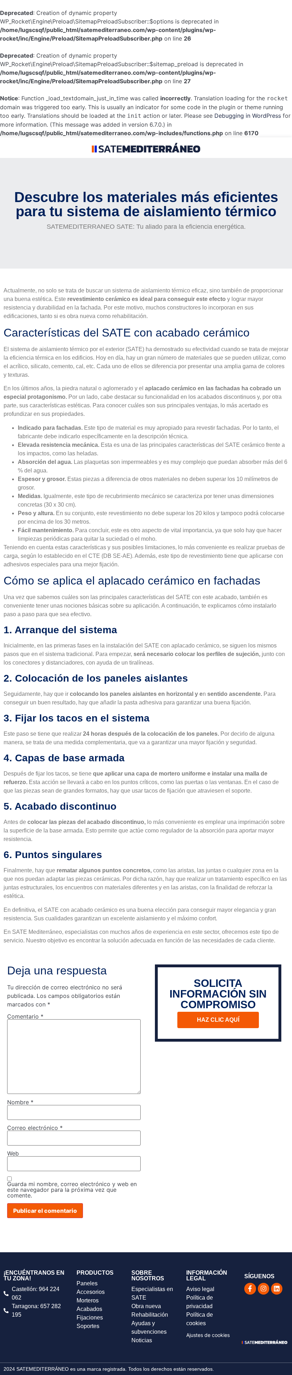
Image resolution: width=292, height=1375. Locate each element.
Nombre (20, 1102)
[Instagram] (263, 1288)
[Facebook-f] (250, 1288)
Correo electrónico (35, 1128)
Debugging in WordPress (247, 115)
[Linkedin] (276, 1288)
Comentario (25, 1016)
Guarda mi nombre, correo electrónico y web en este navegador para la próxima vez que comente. (72, 1189)
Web (13, 1153)
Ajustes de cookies (208, 1335)
